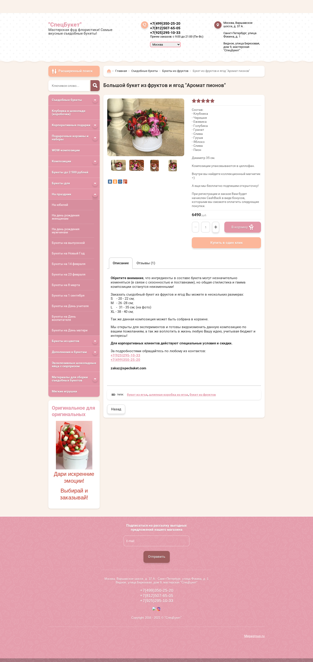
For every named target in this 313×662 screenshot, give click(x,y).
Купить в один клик (226, 243)
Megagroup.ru (254, 636)
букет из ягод (137, 394)
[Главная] (110, 73)
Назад (116, 409)
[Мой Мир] (120, 182)
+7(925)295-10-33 (165, 32)
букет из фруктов (202, 394)
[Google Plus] (125, 182)
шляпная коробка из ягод (168, 394)
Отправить (156, 557)
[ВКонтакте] (110, 182)
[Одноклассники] (115, 182)
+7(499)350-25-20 (165, 23)
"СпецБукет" (65, 24)
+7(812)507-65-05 (165, 28)
